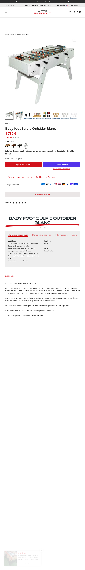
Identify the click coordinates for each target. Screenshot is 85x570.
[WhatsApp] (22, 203)
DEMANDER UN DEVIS (42, 195)
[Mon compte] (74, 12)
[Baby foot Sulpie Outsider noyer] (13, 146)
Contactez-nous (9, 5)
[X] (61, 5)
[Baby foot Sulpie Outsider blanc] (25, 146)
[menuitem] (10, 5)
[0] (78, 12)
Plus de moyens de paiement (61, 168)
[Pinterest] (19, 203)
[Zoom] (74, 39)
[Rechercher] (70, 12)
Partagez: (8, 202)
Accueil (7, 34)
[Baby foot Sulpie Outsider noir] (19, 146)
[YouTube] (63, 5)
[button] (42, 137)
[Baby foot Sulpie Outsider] (7, 146)
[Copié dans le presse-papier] (25, 203)
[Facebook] (58, 5)
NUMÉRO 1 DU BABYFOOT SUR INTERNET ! (38, 5)
